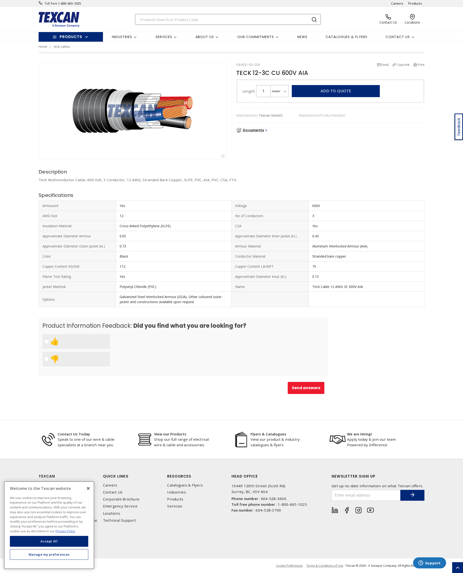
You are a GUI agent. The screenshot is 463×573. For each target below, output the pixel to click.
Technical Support (119, 520)
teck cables (62, 46)
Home (43, 46)
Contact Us (113, 492)
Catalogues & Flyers (347, 36)
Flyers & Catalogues (268, 434)
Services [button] (164, 36)
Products (415, 3)
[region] (49, 525)
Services (174, 506)
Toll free (51, 3)
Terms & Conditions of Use (324, 566)
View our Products (170, 434)
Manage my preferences (49, 554)
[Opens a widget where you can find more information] (429, 563)
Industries (176, 492)
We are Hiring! (359, 434)
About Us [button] (205, 36)
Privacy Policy (65, 531)
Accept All (49, 541)
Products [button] (71, 36)
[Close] (88, 488)
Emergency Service (120, 506)
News (302, 36)
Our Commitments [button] (255, 36)
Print (421, 64)
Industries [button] (122, 36)
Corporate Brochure (121, 499)
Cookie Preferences (289, 565)
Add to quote (335, 91)
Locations (111, 513)
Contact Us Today (74, 434)
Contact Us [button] (398, 36)
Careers (397, 3)
